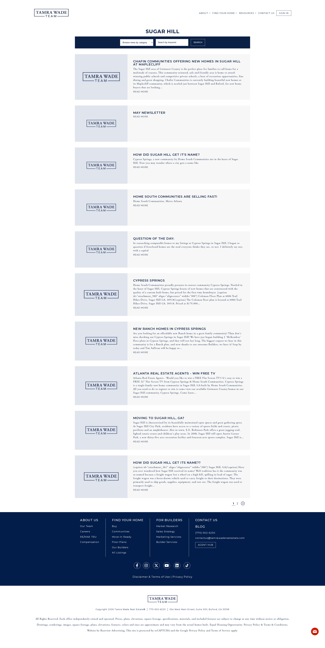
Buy (114, 526)
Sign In (284, 13)
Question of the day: (153, 238)
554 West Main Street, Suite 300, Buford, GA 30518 (199, 609)
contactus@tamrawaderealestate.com (220, 538)
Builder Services (166, 542)
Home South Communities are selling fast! (175, 196)
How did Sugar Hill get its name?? (167, 462)
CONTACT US (266, 13)
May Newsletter (149, 113)
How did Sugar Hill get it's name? (166, 154)
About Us (89, 520)
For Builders (169, 520)
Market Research (167, 526)
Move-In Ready (121, 537)
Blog (200, 526)
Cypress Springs (149, 280)
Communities (120, 531)
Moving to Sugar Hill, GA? (158, 418)
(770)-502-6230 (205, 533)
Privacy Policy (182, 576)
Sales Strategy (165, 531)
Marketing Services (168, 537)
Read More (140, 91)
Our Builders (120, 547)
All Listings (119, 552)
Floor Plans (119, 542)
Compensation (89, 542)
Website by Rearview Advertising (106, 630)
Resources (246, 13)
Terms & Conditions (275, 624)
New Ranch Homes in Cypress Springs (169, 329)
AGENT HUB (205, 545)
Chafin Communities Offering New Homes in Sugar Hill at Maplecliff (187, 62)
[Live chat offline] (315, 631)
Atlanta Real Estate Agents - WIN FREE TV (174, 373)
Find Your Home (223, 13)
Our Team (86, 526)
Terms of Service (220, 630)
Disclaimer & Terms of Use (151, 576)
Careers (85, 531)
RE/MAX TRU (88, 537)
